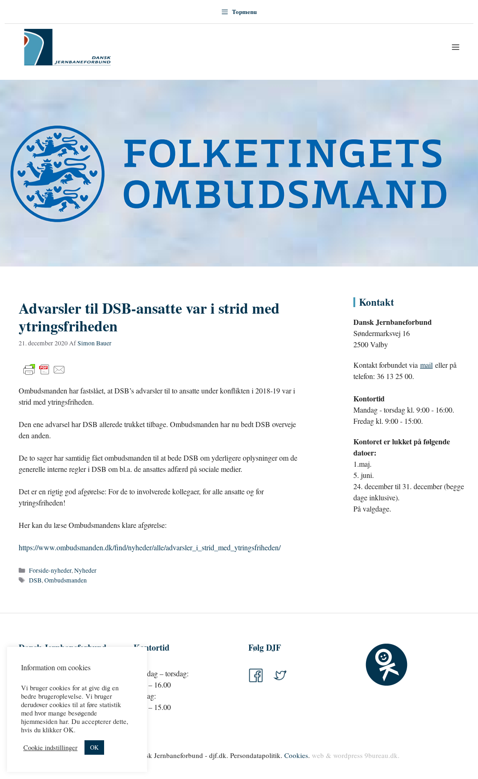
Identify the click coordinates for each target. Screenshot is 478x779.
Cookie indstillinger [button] (50, 748)
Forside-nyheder (50, 570)
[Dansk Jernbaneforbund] (67, 47)
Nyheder (85, 570)
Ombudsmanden (65, 580)
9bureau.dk (381, 755)
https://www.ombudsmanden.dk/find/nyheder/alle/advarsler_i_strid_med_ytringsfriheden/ (150, 547)
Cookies (296, 755)
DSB (35, 580)
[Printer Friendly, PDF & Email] (44, 370)
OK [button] (94, 747)
